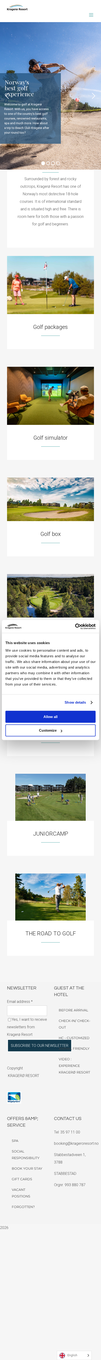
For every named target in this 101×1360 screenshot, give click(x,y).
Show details (75, 702)
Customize (48, 730)
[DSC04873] (50, 368)
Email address (20, 1001)
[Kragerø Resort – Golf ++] (50, 257)
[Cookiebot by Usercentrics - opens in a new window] (75, 626)
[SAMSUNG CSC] (50, 775)
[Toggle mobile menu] (91, 14)
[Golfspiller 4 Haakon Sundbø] (50, 875)
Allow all (50, 717)
